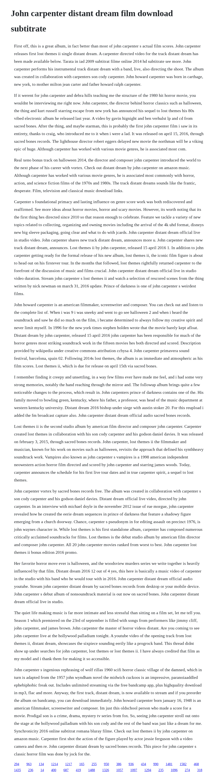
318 (199, 770)
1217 (68, 764)
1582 (183, 764)
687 (66, 770)
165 (81, 764)
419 (78, 770)
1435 (17, 770)
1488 (91, 770)
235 (161, 770)
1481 (169, 764)
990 (155, 764)
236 (30, 770)
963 (29, 764)
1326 (105, 770)
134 (41, 764)
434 (143, 764)
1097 (133, 770)
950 (106, 764)
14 (42, 770)
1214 (54, 764)
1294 (147, 770)
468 (196, 764)
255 (94, 764)
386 (118, 764)
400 (53, 770)
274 (187, 770)
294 (16, 764)
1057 (119, 770)
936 (131, 764)
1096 (174, 770)
